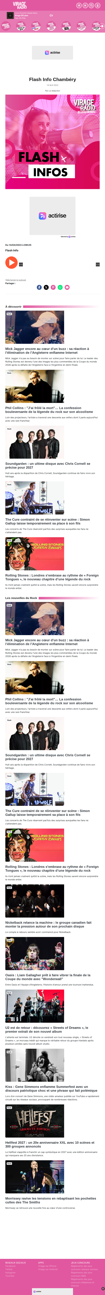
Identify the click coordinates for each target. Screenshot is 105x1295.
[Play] (3, 24)
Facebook (10, 1266)
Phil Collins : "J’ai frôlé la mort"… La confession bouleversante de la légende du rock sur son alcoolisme (49, 410)
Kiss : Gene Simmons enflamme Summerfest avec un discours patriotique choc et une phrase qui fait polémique (51, 1088)
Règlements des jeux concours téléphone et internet (82, 1282)
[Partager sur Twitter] (45, 288)
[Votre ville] (79, 5)
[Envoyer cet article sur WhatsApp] (59, 288)
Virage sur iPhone (47, 1266)
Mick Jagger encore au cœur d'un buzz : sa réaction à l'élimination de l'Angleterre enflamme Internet (47, 350)
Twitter (9, 1269)
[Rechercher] (91, 5)
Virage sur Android (48, 1269)
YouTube (9, 1275)
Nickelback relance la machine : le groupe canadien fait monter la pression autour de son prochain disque (48, 924)
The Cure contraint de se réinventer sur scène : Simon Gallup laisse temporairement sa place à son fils (47, 521)
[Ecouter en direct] (85, 5)
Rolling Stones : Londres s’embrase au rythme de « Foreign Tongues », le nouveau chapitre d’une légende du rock (52, 577)
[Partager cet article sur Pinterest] (52, 288)
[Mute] (51, 15)
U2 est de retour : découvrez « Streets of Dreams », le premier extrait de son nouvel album (46, 1029)
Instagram (10, 1272)
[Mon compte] (97, 5)
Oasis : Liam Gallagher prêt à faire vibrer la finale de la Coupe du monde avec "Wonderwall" (47, 977)
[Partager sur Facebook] (38, 288)
